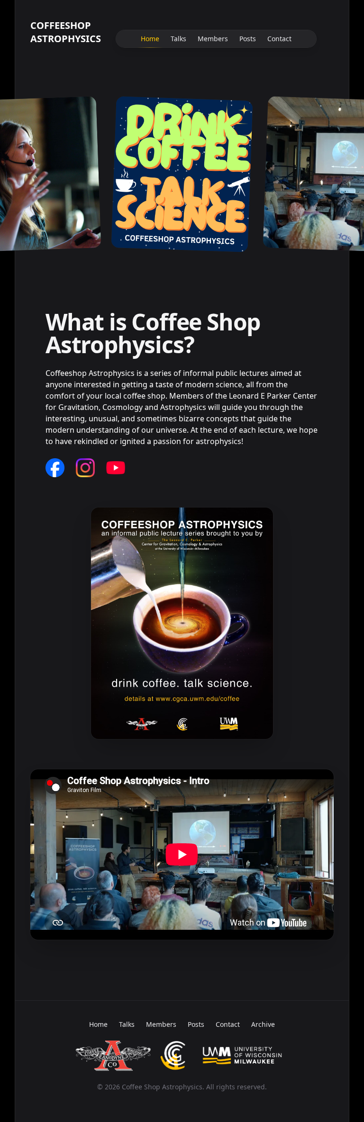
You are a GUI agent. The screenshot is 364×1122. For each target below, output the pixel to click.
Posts (247, 38)
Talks (178, 38)
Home (150, 38)
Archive (263, 1024)
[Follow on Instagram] (85, 467)
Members (213, 38)
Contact (279, 38)
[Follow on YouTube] (115, 467)
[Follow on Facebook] (55, 467)
